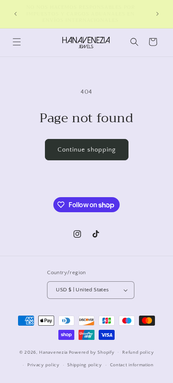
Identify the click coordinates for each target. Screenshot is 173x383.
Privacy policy (43, 365)
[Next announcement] (157, 14)
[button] (17, 42)
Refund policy (138, 352)
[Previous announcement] (15, 14)
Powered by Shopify (92, 352)
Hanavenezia (53, 352)
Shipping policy (84, 365)
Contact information (132, 365)
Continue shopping (87, 149)
